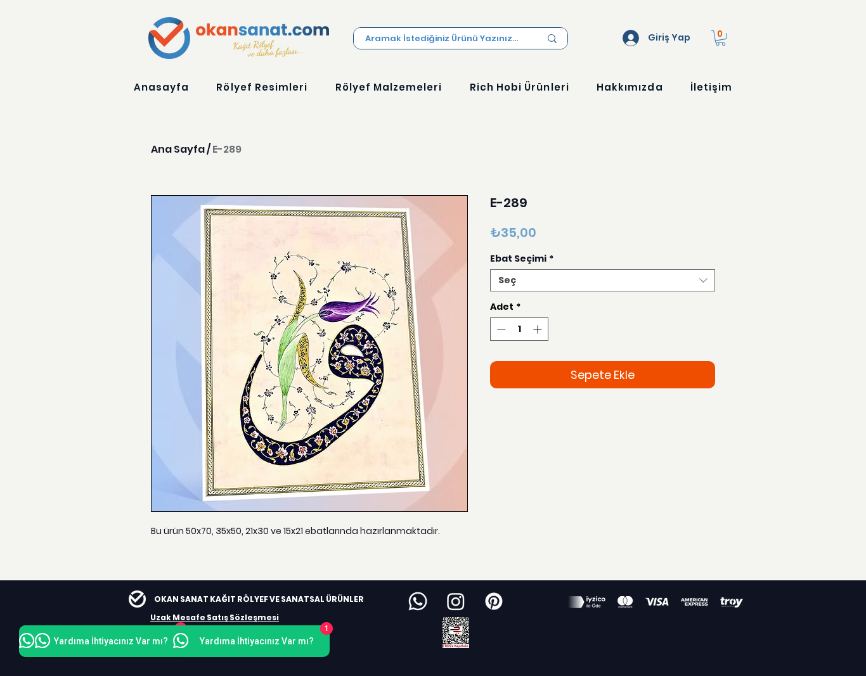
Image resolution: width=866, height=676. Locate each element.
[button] (720, 38)
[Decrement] (500, 329)
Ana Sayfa (178, 149)
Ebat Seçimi (521, 258)
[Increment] (538, 329)
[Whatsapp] (417, 601)
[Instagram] (455, 601)
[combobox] (602, 280)
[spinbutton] (519, 329)
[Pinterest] (493, 601)
